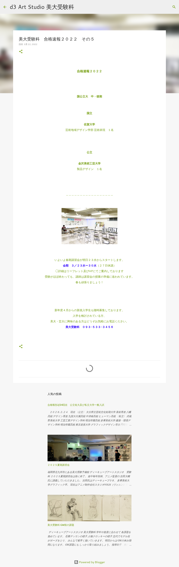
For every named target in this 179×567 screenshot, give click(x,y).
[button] (21, 51)
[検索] (79, 7)
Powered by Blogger (91, 562)
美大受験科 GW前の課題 (61, 525)
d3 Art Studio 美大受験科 (42, 7)
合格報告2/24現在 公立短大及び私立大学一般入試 (76, 404)
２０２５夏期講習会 (59, 465)
